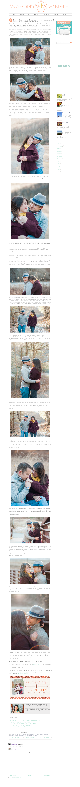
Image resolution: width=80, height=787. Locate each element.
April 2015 (59, 153)
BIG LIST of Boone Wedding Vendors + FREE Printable (23, 723)
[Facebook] (59, 66)
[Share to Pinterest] (26, 732)
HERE (35, 710)
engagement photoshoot (23, 735)
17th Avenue (42, 784)
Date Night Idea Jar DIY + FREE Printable (20, 722)
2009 (59, 168)
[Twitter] (66, 66)
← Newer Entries (12, 775)
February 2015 (60, 156)
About (22, 14)
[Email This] (21, 732)
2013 (59, 161)
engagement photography (14, 735)
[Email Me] (69, 66)
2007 (59, 171)
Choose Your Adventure (20, 734)
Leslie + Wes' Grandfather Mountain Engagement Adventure (25, 720)
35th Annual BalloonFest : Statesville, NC (66, 113)
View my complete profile (64, 59)
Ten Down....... (64, 94)
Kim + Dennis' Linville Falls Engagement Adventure (22, 725)
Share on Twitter (44, 737)
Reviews (46, 14)
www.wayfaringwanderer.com (32, 713)
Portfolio (37, 14)
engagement (27, 734)
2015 (59, 143)
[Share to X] (23, 732)
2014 (59, 160)
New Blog (64, 14)
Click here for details (22, 673)
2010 (59, 166)
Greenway (30, 735)
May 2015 (59, 151)
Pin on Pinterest (30, 737)
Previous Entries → (47, 775)
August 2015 (59, 146)
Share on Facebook (16, 737)
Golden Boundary (65, 122)
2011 (59, 164)
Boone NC (13, 734)
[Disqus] (30, 757)
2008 (59, 169)
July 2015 (59, 148)
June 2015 (59, 150)
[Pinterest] (64, 66)
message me (36, 664)
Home (14, 14)
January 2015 (59, 158)
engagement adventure (34, 734)
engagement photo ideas (43, 734)
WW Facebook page (29, 711)
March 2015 (59, 154)
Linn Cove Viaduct (65, 131)
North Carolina (35, 735)
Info (29, 14)
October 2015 (60, 145)
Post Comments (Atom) (17, 777)
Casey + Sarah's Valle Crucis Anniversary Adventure (23, 726)
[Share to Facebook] (24, 732)
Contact (55, 14)
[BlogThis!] (22, 732)
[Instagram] (61, 66)
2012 (59, 163)
